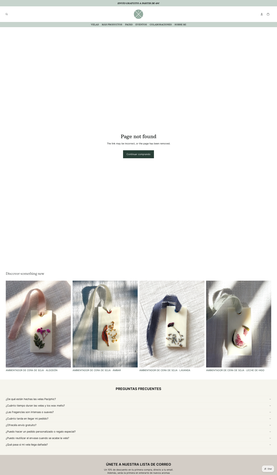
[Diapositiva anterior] (10, 324)
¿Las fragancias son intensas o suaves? (30, 412)
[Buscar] (6, 14)
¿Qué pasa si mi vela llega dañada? (27, 444)
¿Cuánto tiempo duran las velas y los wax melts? (35, 405)
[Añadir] (66, 363)
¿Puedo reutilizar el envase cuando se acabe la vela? (37, 438)
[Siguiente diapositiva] (66, 324)
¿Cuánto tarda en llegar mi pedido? (27, 418)
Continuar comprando (138, 154)
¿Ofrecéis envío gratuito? (21, 425)
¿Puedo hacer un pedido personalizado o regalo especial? (41, 431)
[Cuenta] (262, 14)
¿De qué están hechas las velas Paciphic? (31, 399)
